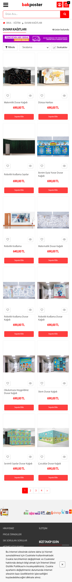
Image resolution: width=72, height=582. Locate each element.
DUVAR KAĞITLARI (33, 23)
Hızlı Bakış (30, 95)
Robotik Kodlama (13, 246)
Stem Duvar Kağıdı (47, 392)
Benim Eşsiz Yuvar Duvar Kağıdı (50, 174)
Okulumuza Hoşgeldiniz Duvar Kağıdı (16, 392)
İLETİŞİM (43, 528)
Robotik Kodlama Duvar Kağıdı (16, 318)
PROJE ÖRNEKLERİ (12, 534)
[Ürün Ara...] (64, 14)
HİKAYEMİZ (8, 528)
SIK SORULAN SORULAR (15, 540)
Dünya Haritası (45, 102)
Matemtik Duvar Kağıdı (15, 102)
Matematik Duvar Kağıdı (50, 246)
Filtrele (11, 47)
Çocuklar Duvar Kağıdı (49, 464)
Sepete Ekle (19, 117)
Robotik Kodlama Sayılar (16, 174)
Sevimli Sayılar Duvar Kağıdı (18, 464)
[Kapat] (62, 564)
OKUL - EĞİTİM (13, 23)
